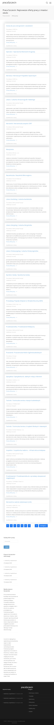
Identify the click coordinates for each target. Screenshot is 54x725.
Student (30, 711)
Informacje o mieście (34, 693)
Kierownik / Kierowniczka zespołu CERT (19, 123)
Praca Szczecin (6, 15)
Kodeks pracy (32, 708)
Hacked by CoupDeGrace (11, 560)
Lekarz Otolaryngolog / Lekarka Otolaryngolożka (22, 251)
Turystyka (31, 696)
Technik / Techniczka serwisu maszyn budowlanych (23, 400)
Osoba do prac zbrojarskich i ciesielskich (19, 26)
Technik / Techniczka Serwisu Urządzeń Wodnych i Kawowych (26, 426)
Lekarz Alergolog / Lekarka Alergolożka (19, 225)
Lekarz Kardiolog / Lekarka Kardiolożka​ (19, 199)
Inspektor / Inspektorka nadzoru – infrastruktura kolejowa (25, 450)
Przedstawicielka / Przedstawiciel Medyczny (20, 327)
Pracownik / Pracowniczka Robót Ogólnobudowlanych (24, 353)
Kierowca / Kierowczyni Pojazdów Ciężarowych (21, 76)
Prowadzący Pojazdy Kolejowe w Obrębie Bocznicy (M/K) (24, 301)
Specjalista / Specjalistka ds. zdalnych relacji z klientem (24, 376)
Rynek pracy (31, 699)
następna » (43, 526)
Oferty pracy (32, 702)
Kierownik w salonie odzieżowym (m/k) (19, 502)
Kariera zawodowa (33, 705)
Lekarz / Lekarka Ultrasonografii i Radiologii (20, 100)
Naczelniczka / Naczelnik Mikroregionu (19, 175)
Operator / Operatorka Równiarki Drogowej (20, 52)
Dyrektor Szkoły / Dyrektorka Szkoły (18, 275)
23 (36, 526)
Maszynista (10, 149)
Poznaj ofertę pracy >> (11, 42)
